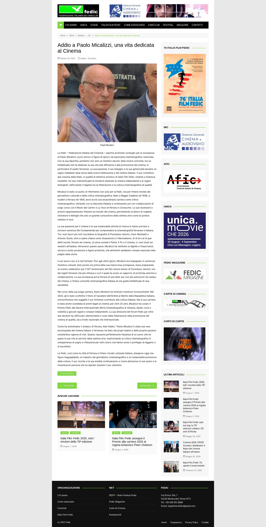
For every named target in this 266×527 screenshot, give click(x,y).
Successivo (145, 385)
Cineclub (61, 508)
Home (164, 522)
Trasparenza (176, 522)
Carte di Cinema (117, 508)
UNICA (83, 25)
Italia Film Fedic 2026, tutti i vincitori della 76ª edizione (194, 385)
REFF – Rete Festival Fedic (123, 495)
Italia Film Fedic (65, 515)
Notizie (83, 58)
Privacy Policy (191, 522)
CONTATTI (197, 25)
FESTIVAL (168, 25)
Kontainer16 (115, 515)
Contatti (205, 522)
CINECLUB (154, 25)
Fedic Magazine (117, 502)
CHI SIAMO (71, 25)
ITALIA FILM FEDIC (111, 25)
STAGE (94, 25)
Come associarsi (65, 502)
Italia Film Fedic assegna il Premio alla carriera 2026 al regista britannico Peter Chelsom (132, 441)
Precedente (69, 385)
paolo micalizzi (67, 373)
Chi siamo (62, 495)
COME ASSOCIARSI (134, 25)
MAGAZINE (182, 25)
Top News (92, 58)
